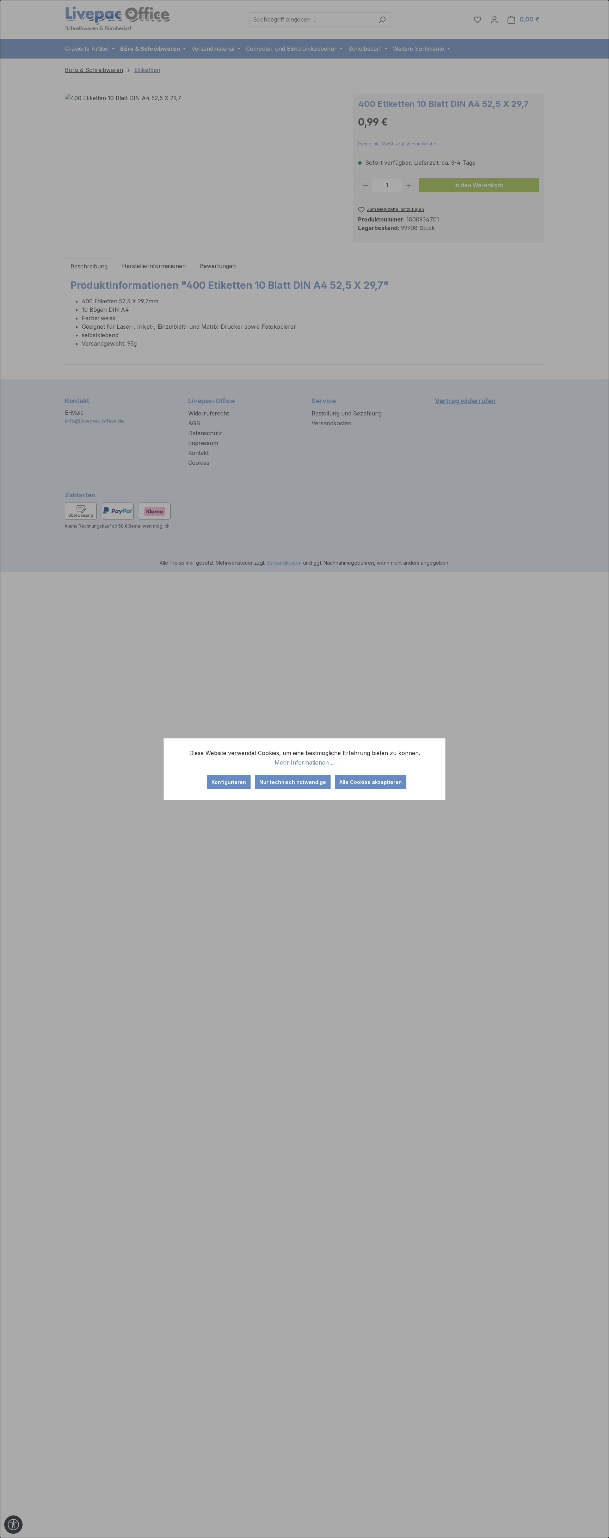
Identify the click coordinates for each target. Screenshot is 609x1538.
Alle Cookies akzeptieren (370, 782)
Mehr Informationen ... (305, 762)
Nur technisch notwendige (292, 782)
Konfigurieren (228, 782)
